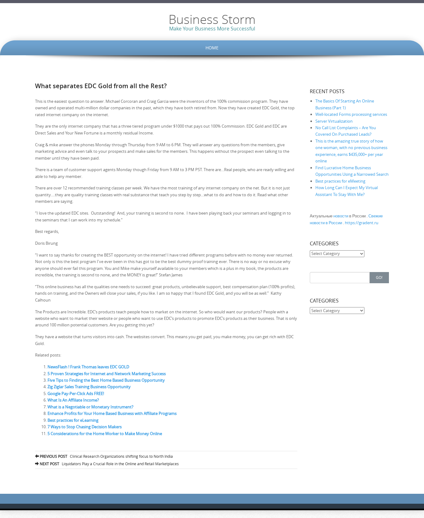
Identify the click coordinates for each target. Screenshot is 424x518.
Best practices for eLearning (72, 420)
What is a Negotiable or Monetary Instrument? (90, 407)
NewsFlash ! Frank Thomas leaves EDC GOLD (88, 367)
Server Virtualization (334, 121)
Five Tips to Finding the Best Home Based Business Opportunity (106, 380)
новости (340, 216)
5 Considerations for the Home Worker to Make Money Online (104, 433)
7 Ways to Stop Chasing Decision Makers (84, 426)
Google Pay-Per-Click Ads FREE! (75, 393)
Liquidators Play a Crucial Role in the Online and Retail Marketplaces (109, 463)
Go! (379, 277)
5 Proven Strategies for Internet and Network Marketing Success (106, 373)
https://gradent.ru (361, 222)
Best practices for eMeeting (340, 181)
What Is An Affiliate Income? (73, 400)
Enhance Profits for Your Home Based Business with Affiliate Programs (112, 413)
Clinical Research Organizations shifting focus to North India (106, 456)
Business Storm (212, 19)
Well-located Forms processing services (351, 114)
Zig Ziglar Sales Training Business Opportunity (89, 386)
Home (212, 48)
